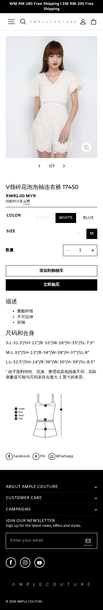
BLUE (88, 218)
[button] (11, 21)
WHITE (66, 218)
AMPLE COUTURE (29, 602)
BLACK (42, 218)
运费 (26, 201)
